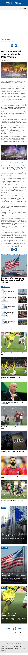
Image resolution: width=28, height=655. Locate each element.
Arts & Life (14, 634)
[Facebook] (12, 45)
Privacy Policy (4, 646)
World (3, 634)
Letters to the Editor (19, 648)
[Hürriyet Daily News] (14, 3)
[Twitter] (16, 45)
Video (4, 636)
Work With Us (17, 646)
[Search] (20, 8)
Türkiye (4, 632)
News (2, 39)
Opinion (21, 632)
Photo (12, 636)
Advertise (3, 650)
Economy (13, 632)
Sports (8, 39)
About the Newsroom (7, 648)
